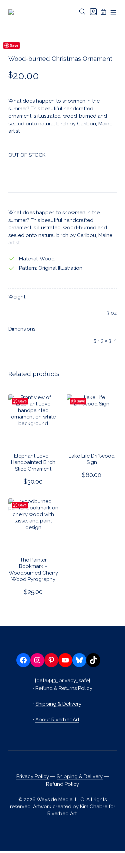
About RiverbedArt (57, 720)
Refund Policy (62, 784)
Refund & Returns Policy (63, 688)
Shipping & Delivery (58, 704)
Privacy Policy (32, 776)
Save (22, 400)
